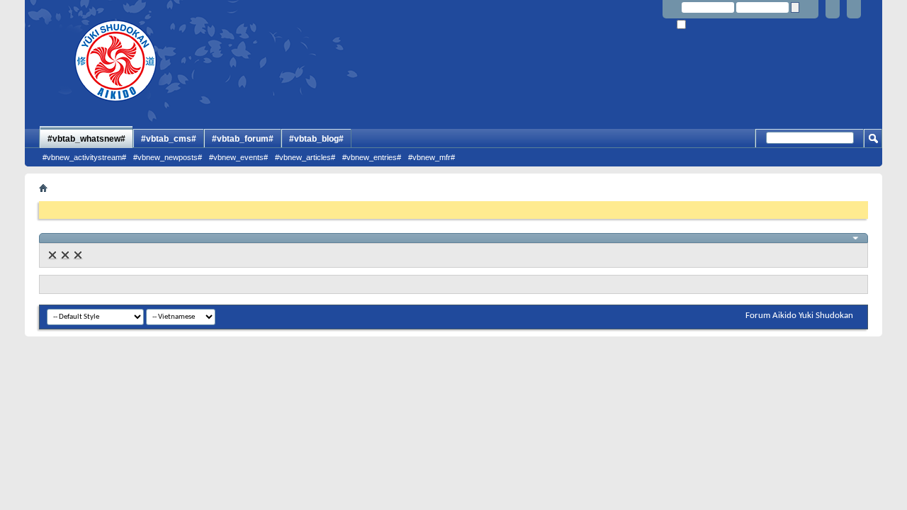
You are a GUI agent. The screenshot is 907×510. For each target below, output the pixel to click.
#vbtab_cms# (168, 139)
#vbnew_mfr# (431, 157)
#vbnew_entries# (371, 157)
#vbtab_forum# (243, 139)
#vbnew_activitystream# (84, 157)
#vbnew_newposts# (167, 157)
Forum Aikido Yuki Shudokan (799, 315)
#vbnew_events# (238, 157)
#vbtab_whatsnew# (86, 139)
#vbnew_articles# (305, 157)
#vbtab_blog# (316, 139)
